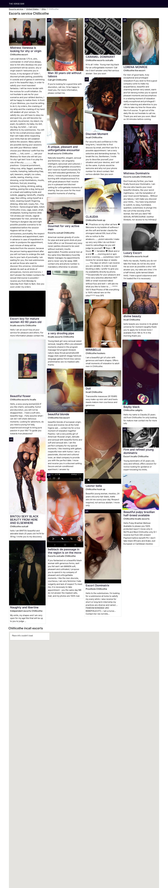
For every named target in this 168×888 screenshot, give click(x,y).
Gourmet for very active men (63, 227)
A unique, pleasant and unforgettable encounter (64, 148)
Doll (88, 388)
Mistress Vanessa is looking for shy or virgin (25, 49)
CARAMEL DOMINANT (100, 56)
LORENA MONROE (136, 67)
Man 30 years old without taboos (64, 74)
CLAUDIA (92, 216)
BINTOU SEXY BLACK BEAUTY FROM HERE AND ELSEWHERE (24, 520)
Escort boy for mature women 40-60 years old (25, 320)
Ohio (43, 9)
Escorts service (16, 9)
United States (32, 9)
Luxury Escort (133, 253)
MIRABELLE (93, 349)
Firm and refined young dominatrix (139, 451)
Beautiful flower (20, 396)
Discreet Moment (97, 134)
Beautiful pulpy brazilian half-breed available (139, 513)
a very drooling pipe (61, 333)
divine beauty (132, 316)
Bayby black (132, 406)
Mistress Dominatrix (136, 173)
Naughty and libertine (24, 607)
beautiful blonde (58, 414)
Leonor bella (94, 485)
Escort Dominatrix (97, 585)
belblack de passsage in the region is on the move (64, 551)
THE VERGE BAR (16, 4)
